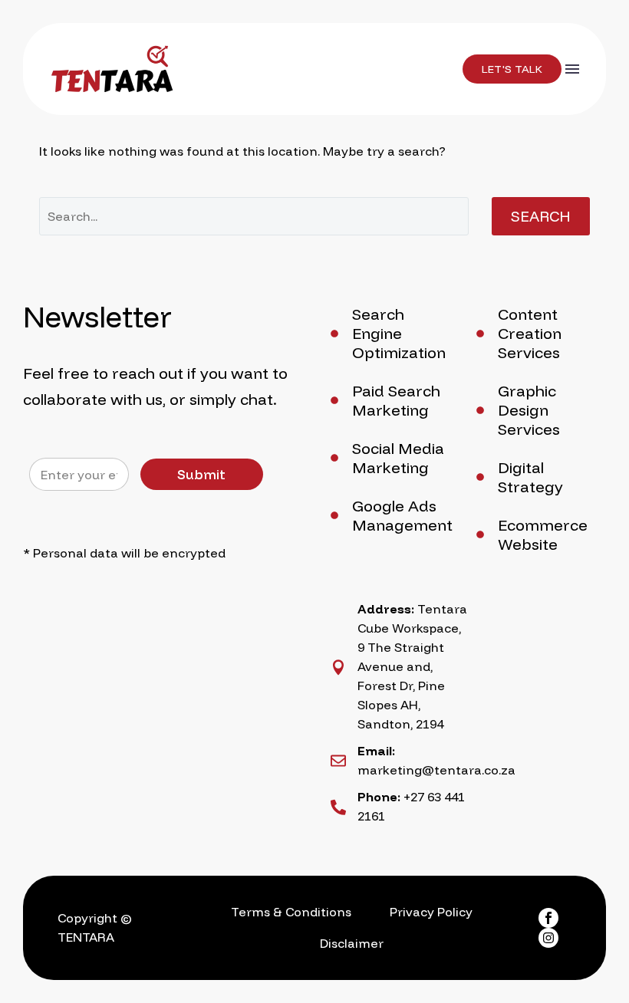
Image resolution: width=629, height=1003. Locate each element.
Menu (572, 69)
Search (541, 216)
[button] (512, 69)
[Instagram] (548, 938)
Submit (201, 474)
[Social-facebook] (548, 918)
